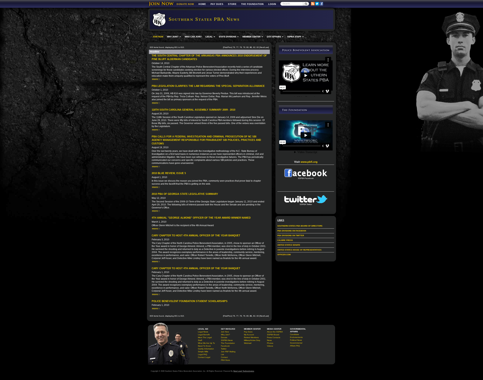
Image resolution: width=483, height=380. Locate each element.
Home (202, 4)
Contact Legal (204, 357)
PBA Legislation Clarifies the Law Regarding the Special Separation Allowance (208, 86)
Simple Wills (203, 352)
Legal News (203, 332)
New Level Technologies (243, 371)
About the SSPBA (275, 332)
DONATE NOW (185, 4)
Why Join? (225, 335)
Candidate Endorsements (296, 335)
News (269, 340)
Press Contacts (273, 337)
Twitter (223, 349)
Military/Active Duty (252, 340)
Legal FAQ (202, 354)
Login (272, 4)
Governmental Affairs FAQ (296, 344)
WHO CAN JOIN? (193, 36)
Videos (270, 346)
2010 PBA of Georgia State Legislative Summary (185, 194)
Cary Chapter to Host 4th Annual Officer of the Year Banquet (196, 235)
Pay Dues (217, 4)
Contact (224, 357)
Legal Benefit (204, 335)
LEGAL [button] (209, 36)
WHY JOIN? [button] (173, 36)
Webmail (247, 343)
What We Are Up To (206, 343)
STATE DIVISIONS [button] (228, 36)
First (225, 47)
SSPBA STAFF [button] (294, 36)
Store (232, 4)
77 (237, 47)
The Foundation (252, 4)
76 (234, 47)
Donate (224, 337)
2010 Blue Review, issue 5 (169, 173)
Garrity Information (206, 349)
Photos (270, 343)
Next (262, 47)
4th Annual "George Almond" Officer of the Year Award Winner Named (201, 217)
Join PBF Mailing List (228, 353)
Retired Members (251, 337)
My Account (249, 335)
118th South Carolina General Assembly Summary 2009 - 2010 (193, 109)
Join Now (225, 332)
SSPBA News (227, 340)
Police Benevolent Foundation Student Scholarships (190, 301)
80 (247, 47)
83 (258, 47)
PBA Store (225, 360)
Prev (230, 47)
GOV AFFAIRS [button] (274, 36)
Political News (296, 340)
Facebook (225, 346)
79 (244, 47)
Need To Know (204, 346)
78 (241, 47)
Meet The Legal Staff (205, 338)
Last (266, 47)
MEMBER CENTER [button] (251, 36)
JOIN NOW (158, 36)
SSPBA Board (273, 335)
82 (254, 47)
